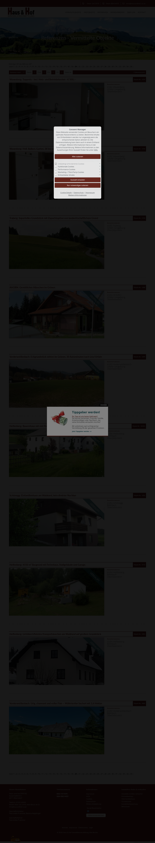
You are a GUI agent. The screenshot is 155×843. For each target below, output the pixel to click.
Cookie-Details (66, 192)
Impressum (90, 192)
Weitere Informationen (77, 195)
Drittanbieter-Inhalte (66, 175)
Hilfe (96, 150)
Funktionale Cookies (66, 166)
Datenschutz (79, 192)
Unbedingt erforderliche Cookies (71, 164)
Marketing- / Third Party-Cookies (71, 172)
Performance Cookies (66, 169)
